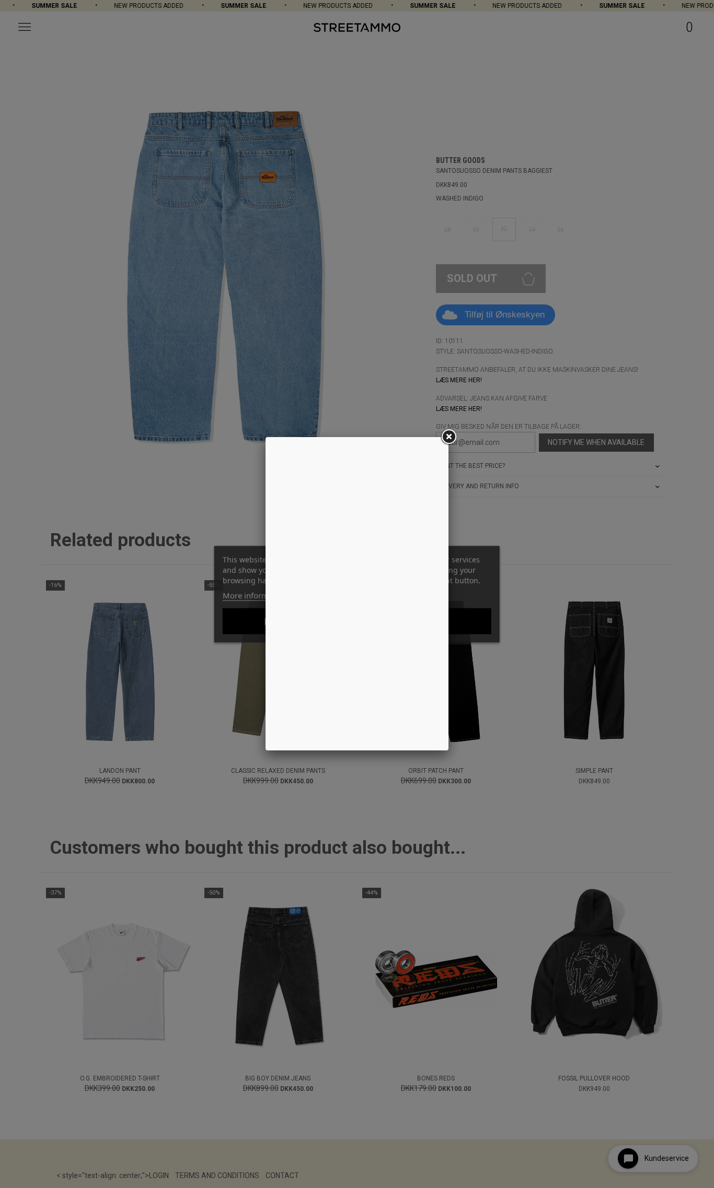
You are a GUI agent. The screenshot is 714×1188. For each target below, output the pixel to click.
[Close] (448, 437)
